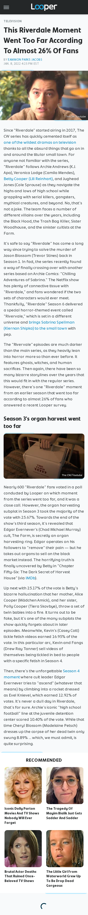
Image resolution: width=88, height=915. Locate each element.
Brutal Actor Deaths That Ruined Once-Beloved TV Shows (20, 876)
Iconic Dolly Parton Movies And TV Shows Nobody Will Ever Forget (22, 815)
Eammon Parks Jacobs (25, 60)
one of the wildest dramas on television (40, 142)
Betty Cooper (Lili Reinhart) (28, 178)
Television (13, 21)
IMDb (30, 578)
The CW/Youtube (75, 116)
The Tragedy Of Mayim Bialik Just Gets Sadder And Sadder (64, 813)
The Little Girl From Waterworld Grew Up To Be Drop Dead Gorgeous (63, 878)
